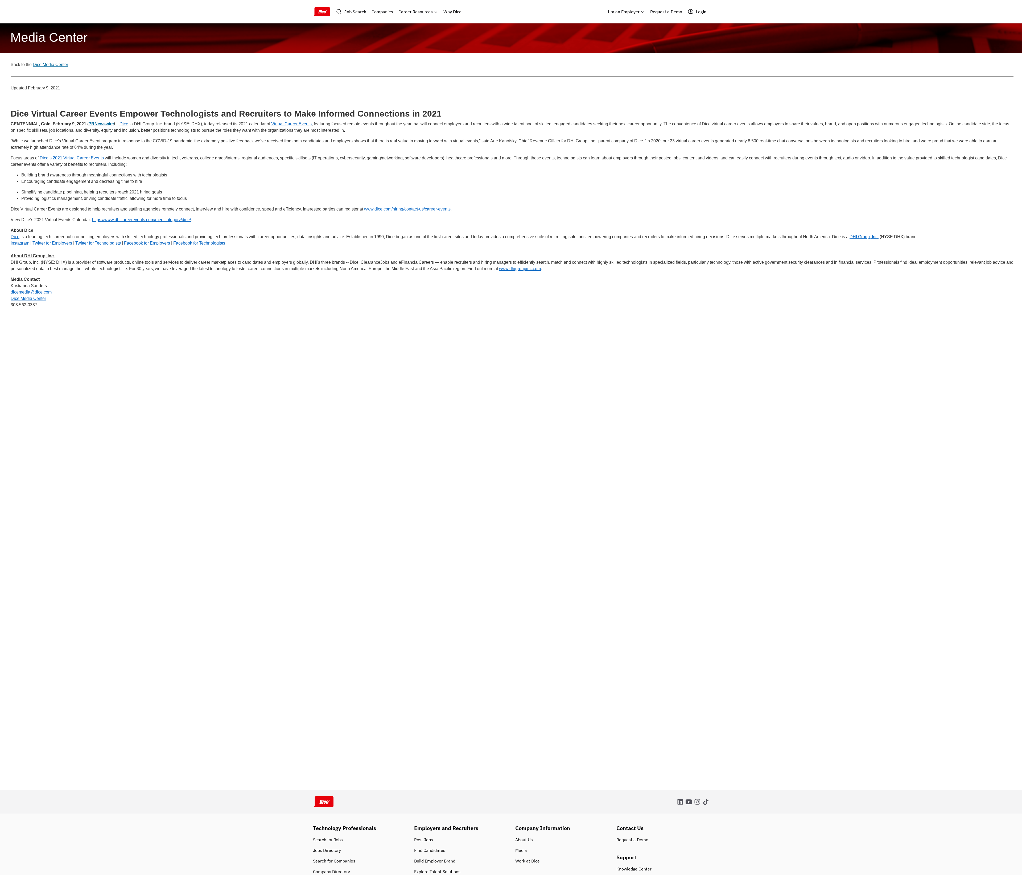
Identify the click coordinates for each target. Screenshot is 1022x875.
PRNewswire (101, 124)
